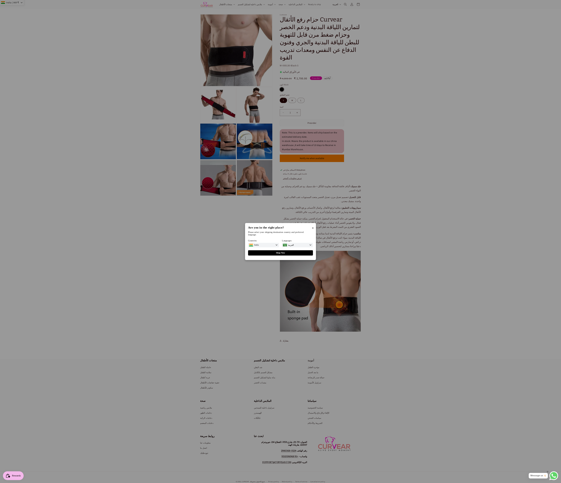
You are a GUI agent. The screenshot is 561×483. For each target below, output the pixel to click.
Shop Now (280, 253)
